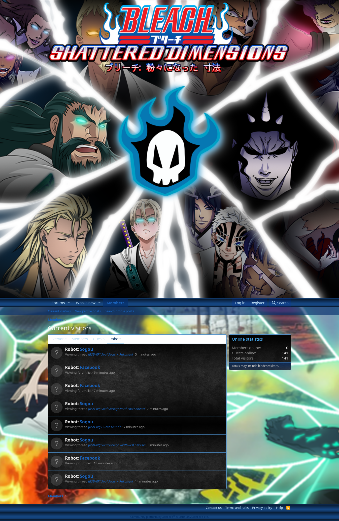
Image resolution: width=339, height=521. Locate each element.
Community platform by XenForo (169, 517)
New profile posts (88, 311)
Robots (115, 338)
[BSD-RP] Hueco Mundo (104, 427)
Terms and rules (237, 507)
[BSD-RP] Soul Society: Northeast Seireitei (116, 408)
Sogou (86, 349)
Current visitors (59, 311)
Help (279, 507)
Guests (98, 338)
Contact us (214, 507)
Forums (58, 302)
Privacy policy (262, 507)
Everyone (59, 338)
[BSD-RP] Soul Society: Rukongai (110, 354)
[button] (68, 302)
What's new (86, 302)
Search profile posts (119, 311)
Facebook (90, 367)
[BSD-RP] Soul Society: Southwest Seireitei (116, 445)
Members (115, 302)
